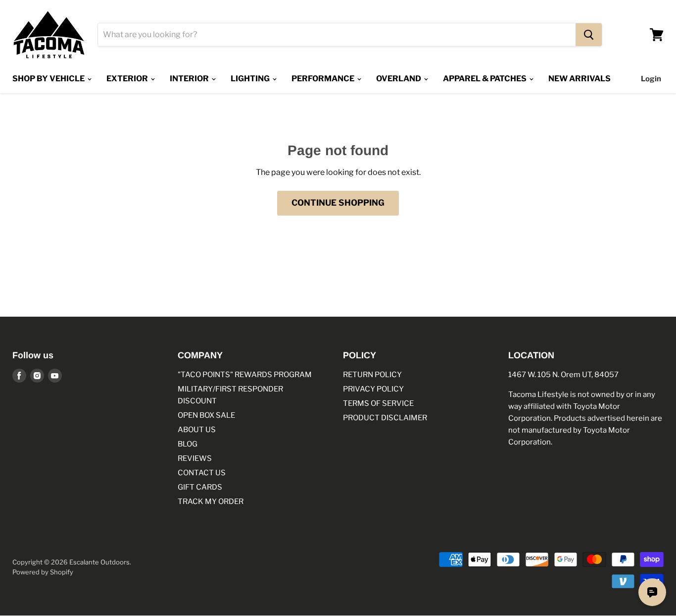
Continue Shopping (338, 203)
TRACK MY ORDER (210, 501)
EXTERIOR (127, 78)
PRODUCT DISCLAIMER (385, 417)
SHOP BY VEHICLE (49, 78)
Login (651, 78)
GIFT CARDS (200, 487)
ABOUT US (197, 429)
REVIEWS (195, 458)
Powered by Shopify (42, 572)
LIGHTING (251, 78)
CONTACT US (202, 472)
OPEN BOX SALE (206, 415)
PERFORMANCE (323, 78)
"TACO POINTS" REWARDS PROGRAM (245, 374)
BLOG (187, 444)
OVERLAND (399, 78)
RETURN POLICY (372, 374)
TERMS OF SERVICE (378, 403)
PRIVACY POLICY (373, 389)
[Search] (589, 34)
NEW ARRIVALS (579, 78)
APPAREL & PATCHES (485, 78)
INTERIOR (190, 78)
